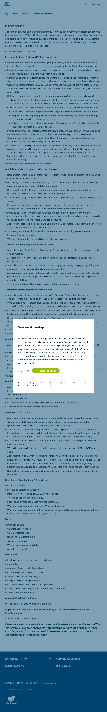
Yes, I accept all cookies (45, 370)
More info (25, 370)
